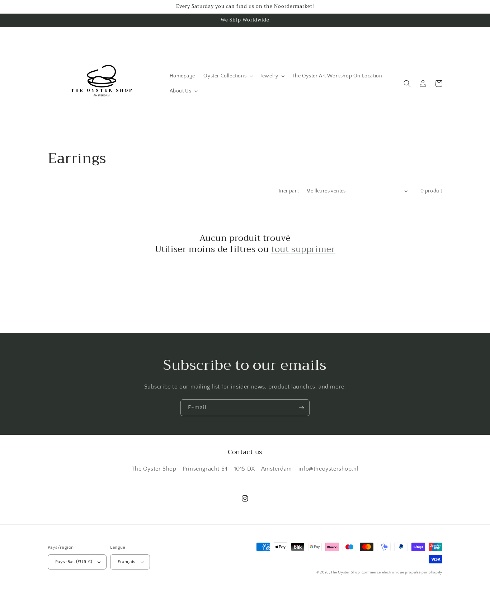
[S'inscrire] (301, 407)
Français (126, 561)
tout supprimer (303, 249)
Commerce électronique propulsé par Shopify (402, 573)
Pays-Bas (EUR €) (73, 561)
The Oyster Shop (345, 573)
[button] (227, 76)
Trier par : (288, 191)
